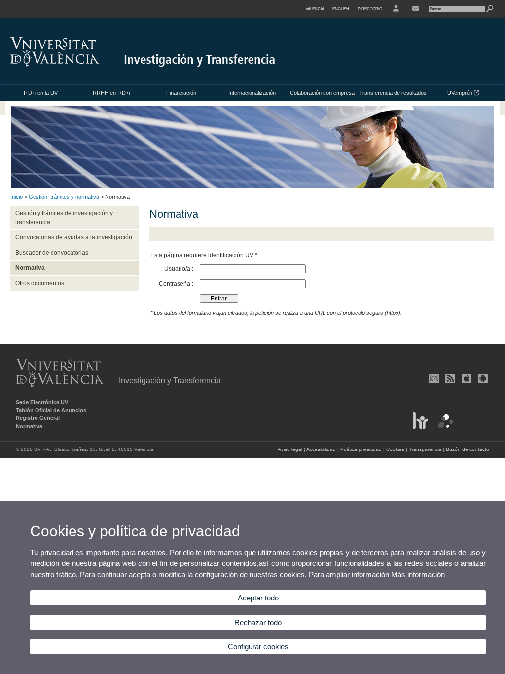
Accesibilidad (321, 449)
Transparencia (425, 449)
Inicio (16, 197)
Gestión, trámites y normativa (64, 197)
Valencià (315, 8)
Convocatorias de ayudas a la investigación (73, 237)
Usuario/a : (179, 268)
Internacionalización (252, 93)
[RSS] (449, 378)
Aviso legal (290, 449)
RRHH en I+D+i (111, 93)
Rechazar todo (258, 622)
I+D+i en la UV (41, 93)
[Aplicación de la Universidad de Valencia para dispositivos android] (481, 378)
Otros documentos (39, 283)
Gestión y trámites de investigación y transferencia (64, 217)
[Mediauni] (433, 378)
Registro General (38, 418)
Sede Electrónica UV (42, 402)
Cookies (395, 449)
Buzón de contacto (467, 449)
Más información (418, 574)
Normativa (30, 267)
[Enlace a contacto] (415, 9)
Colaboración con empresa (322, 93)
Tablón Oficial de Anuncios (51, 410)
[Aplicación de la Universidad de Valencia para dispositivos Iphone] (465, 378)
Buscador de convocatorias (51, 252)
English (340, 8)
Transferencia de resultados (393, 93)
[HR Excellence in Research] (418, 427)
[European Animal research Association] (443, 427)
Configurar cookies (258, 646)
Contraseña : (177, 283)
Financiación (181, 93)
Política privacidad (361, 449)
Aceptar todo (258, 598)
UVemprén (460, 93)
